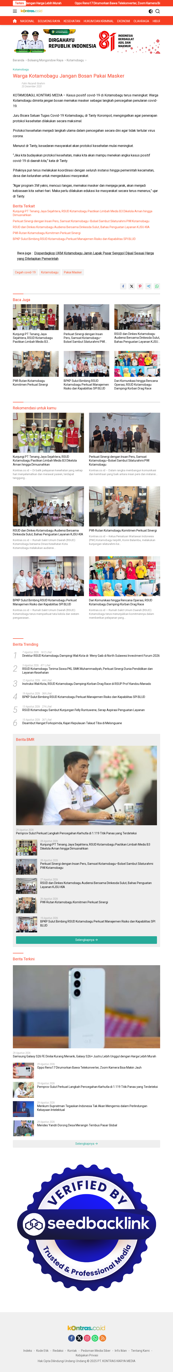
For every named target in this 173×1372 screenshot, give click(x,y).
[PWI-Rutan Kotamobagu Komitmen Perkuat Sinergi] (36, 364)
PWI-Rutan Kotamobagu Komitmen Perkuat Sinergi (47, 233)
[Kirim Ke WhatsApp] (157, 286)
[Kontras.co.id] (31, 11)
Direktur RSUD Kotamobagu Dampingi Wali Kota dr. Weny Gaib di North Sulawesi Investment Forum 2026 (91, 655)
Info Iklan (121, 1350)
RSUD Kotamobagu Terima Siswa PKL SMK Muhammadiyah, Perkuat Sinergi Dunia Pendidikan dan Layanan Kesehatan (87, 670)
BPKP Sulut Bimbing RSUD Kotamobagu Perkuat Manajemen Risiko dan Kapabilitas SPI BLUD (74, 239)
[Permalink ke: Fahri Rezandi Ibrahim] (16, 84)
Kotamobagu (21, 69)
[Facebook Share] (123, 286)
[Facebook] (71, 1338)
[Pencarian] (157, 11)
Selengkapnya (85, 940)
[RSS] (102, 1338)
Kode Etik (42, 1350)
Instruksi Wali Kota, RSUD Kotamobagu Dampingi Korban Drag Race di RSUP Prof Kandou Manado (86, 683)
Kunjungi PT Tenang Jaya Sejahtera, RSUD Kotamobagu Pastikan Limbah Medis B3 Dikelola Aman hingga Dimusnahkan (82, 213)
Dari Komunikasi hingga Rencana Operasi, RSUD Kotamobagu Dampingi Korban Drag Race (136, 384)
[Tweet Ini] (131, 286)
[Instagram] (87, 1338)
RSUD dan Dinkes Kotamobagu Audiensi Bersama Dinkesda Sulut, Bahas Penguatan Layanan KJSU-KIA (81, 227)
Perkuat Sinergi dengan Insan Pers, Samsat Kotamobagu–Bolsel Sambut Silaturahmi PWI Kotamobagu (81, 221)
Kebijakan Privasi (87, 1355)
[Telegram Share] (148, 286)
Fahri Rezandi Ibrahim (33, 83)
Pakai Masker (73, 272)
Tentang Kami (140, 1350)
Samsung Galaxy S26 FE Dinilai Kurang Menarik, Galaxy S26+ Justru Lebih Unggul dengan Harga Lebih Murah (84, 1056)
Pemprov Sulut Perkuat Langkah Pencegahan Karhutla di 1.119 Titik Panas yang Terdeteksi (76, 833)
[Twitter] (79, 1338)
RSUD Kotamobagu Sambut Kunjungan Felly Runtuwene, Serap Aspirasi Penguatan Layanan (83, 710)
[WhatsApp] (95, 1338)
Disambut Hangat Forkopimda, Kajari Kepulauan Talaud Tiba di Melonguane (72, 723)
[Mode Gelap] (150, 11)
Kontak (72, 1350)
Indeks (27, 1350)
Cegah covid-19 (25, 272)
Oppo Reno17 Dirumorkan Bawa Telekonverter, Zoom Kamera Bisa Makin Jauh (93, 3)
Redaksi (58, 1350)
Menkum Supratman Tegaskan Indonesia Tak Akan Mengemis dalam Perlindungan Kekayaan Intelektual (92, 1108)
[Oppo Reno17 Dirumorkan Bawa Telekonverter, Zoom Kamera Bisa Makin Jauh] (23, 1071)
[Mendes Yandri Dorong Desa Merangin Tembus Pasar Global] (23, 1128)
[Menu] (16, 11)
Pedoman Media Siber (96, 1350)
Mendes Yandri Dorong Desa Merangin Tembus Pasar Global (77, 1125)
